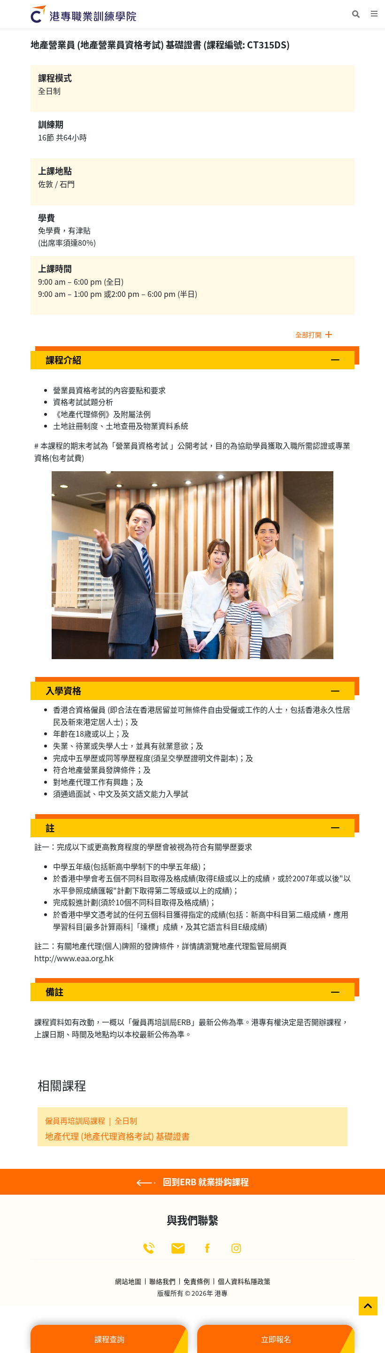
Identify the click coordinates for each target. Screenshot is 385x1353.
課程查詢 (109, 1339)
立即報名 (276, 1339)
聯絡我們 (162, 1281)
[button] (192, 360)
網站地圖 (128, 1281)
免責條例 (197, 1281)
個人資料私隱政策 (244, 1281)
